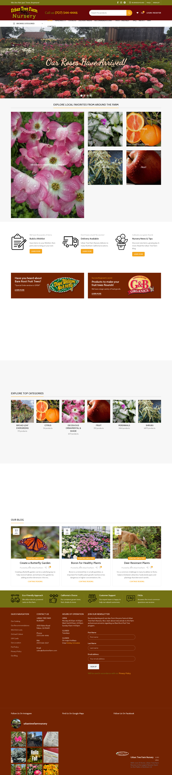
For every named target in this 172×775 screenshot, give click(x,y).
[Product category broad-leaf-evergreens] (22, 417)
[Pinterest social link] (125, 3)
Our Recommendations (20, 625)
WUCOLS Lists (16, 630)
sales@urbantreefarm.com (47, 650)
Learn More (35, 251)
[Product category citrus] (143, 129)
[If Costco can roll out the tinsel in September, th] (18, 755)
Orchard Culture (17, 634)
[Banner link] (47, 286)
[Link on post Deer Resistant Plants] (137, 542)
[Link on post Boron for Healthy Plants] (86, 542)
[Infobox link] (28, 599)
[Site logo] (24, 12)
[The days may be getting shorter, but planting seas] (34, 755)
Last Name (92, 643)
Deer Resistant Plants (137, 563)
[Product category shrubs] (105, 167)
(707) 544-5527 (43, 643)
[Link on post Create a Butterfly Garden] (35, 542)
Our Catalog (15, 621)
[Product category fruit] (143, 167)
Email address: (93, 654)
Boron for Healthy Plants (86, 563)
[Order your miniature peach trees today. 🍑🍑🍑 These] (50, 739)
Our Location (16, 643)
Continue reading (35, 581)
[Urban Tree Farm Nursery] (122, 754)
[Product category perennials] (105, 129)
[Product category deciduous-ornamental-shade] (47, 165)
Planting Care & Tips (35, 558)
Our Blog (14, 656)
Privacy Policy (16, 651)
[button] (81, 96)
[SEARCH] (129, 13)
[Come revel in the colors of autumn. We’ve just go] (18, 739)
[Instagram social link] (121, 3)
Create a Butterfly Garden (35, 563)
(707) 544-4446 (66, 13)
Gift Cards (15, 638)
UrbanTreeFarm (37, 568)
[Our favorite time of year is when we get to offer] (50, 755)
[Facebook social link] (117, 3)
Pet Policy (15, 647)
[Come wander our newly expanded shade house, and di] (34, 739)
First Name (92, 632)
